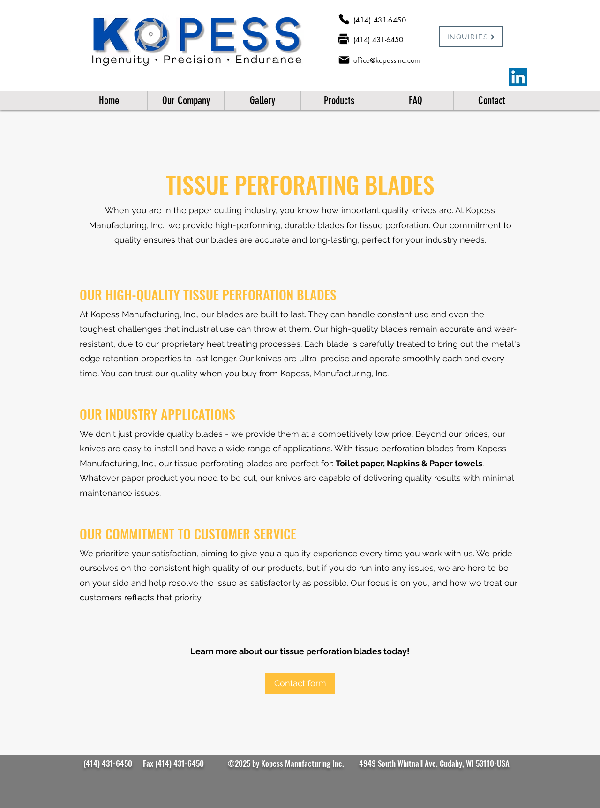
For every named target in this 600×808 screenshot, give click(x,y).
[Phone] (344, 19)
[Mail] (344, 59)
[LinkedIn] (518, 77)
